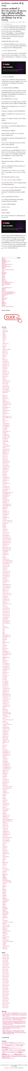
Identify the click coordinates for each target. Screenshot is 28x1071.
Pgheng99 (4, 638)
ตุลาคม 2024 (5, 986)
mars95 (4, 582)
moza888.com (5, 597)
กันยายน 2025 (5, 970)
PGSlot (3, 643)
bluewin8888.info (6, 423)
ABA (3, 358)
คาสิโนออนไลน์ (5, 856)
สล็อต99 (4, 902)
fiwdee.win (4, 474)
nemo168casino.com (6, 603)
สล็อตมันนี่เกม (5, 908)
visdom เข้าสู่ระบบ (17, 172)
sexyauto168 (5, 722)
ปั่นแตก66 (4, 871)
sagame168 (4, 709)
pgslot (3, 285)
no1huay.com (5, 606)
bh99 (3, 419)
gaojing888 (4, 490)
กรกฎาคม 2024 (5, 991)
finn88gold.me (5, 468)
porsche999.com (6, 663)
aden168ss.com (5, 365)
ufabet (3, 797)
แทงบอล (4, 944)
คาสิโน (3, 855)
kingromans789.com (6, 538)
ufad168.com (5, 800)
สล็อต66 (3, 263)
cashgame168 (5, 441)
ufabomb (4, 798)
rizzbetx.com (5, 697)
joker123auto (5, 529)
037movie (4, 328)
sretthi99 (4, 757)
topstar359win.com (6, 788)
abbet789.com (5, 361)
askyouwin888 (5, 389)
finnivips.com (5, 471)
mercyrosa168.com (6, 587)
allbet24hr (4, 370)
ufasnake (4, 812)
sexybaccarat (5, 295)
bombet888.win (5, 426)
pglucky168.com (6, 642)
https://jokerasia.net (6, 283)
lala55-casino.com (6, 547)
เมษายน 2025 (5, 978)
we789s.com (5, 835)
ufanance (4, 807)
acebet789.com (5, 362)
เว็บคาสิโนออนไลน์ (6, 931)
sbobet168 (4, 715)
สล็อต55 (4, 892)
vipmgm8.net (5, 825)
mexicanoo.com (5, 588)
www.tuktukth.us (6, 841)
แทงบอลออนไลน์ (5, 945)
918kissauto (5, 350)
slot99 (3, 268)
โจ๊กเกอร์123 (5, 948)
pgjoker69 (4, 639)
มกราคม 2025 (5, 982)
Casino (3, 443)
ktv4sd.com (5, 545)
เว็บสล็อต (4, 938)
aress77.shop (5, 383)
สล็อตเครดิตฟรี (5, 913)
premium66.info (5, 666)
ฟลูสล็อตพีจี (4, 879)
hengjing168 (5, 507)
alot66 (3, 377)
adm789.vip (5, 367)
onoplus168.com (6, 617)
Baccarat (4, 400)
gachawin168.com (6, 489)
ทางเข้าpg (4, 864)
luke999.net (5, 568)
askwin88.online (5, 386)
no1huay (4, 605)
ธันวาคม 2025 (5, 966)
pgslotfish (16, 1048)
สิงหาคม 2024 (5, 989)
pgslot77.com (5, 648)
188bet (3, 337)
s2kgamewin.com (6, 706)
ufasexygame (5, 810)
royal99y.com (5, 700)
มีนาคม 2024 (5, 997)
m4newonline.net (6, 574)
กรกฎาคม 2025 (5, 973)
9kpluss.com (5, 352)
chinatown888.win (6, 446)
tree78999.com (5, 792)
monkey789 (4, 596)
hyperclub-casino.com (7, 520)
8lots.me (4, 344)
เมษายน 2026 (5, 960)
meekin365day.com (6, 584)
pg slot (3, 278)
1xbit (3, 340)
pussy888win (5, 684)
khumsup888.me (6, 535)
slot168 (4, 746)
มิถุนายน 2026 (5, 957)
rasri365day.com (6, 688)
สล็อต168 (4, 260)
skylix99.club (5, 737)
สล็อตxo (4, 905)
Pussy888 (4, 679)
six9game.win (5, 731)
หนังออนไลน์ (5, 917)
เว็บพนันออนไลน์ (5, 937)
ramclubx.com (5, 685)
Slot (3, 743)
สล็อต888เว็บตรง (5, 899)
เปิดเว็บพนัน (4, 929)
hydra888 (4, 519)
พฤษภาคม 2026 (5, 958)
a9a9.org (4, 355)
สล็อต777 (4, 280)
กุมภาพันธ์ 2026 (5, 963)
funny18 (3, 275)
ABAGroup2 (5, 359)
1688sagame (5, 331)
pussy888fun (5, 681)
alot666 (4, 379)
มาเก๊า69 (4, 883)
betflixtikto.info (5, 413)
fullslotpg (4, 299)
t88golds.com (5, 770)
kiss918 (3, 277)
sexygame (4, 725)
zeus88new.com (5, 853)
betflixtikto (4, 411)
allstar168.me (5, 374)
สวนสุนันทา (4, 916)
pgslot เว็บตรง (5, 298)
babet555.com (5, 398)
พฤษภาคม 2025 (5, 976)
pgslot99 (4, 649)
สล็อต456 (4, 305)
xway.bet (4, 843)
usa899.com (5, 818)
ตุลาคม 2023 (5, 1004)
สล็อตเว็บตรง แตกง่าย (6, 261)
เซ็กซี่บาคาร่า (5, 928)
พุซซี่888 (4, 877)
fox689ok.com (5, 478)
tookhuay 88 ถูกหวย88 (7, 786)
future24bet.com (6, 486)
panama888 (5, 618)
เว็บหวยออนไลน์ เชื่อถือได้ (7, 941)
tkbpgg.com (5, 783)
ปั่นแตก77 (4, 873)
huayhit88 (4, 516)
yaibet (3, 844)
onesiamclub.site (6, 614)
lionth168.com (5, 553)
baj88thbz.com (5, 401)
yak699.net (4, 846)
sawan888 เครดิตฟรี (6, 713)
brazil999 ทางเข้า (6, 435)
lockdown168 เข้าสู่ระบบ (7, 560)
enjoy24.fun (5, 458)
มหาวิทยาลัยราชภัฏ (6, 880)
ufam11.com (4, 806)
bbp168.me (4, 408)
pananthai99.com (6, 620)
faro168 (3, 304)
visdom (3, 187)
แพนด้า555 (4, 947)
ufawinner (4, 813)
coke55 (4, 447)
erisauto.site (5, 459)
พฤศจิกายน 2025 (6, 967)
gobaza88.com (5, 496)
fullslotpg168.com (6, 483)
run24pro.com (5, 703)
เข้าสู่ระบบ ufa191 (6, 925)
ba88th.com (5, 395)
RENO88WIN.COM (6, 694)
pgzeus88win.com (6, 657)
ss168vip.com (5, 758)
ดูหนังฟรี (3, 302)
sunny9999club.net (6, 768)
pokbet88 (4, 661)
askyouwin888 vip (6, 391)
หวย (3, 919)
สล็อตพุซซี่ (4, 907)
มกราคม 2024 (5, 1000)
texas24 (4, 777)
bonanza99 (4, 428)
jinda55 (4, 524)
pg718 (3, 629)
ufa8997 (4, 795)
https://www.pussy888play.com (9, 292)
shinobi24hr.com (6, 728)
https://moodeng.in (6, 284)
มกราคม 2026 (5, 964)
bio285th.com (5, 420)
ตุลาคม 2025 (5, 969)
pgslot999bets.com (6, 652)
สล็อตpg (4, 904)
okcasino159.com (6, 608)
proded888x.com (6, 667)
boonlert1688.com (6, 431)
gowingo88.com (5, 499)
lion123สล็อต (5, 551)
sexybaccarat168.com (7, 724)
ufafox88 (4, 801)
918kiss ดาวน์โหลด (6, 349)
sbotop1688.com (6, 716)
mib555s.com (5, 591)
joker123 (3, 259)
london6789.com (6, 563)
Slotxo (3, 748)
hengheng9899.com (6, 504)
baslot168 (4, 405)
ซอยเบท (4, 859)
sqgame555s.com (6, 754)
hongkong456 (5, 514)
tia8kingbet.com (5, 782)
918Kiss (4, 347)
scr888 (4, 718)
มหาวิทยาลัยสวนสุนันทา (7, 882)
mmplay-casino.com (6, 593)
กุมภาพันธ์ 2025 (5, 980)
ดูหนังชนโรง (4, 303)
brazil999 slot (5, 434)
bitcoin (3, 422)
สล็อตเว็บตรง (4, 262)
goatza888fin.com (6, 493)
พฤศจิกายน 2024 (6, 985)
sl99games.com (5, 740)
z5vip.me (4, 849)
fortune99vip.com (6, 477)
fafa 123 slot (5, 463)
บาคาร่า (3, 270)
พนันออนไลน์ (5, 874)
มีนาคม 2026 (5, 961)
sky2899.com (5, 734)
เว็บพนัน (4, 935)
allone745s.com (5, 371)
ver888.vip (4, 822)
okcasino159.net (6, 611)
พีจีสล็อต (4, 876)
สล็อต (3, 887)
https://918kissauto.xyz (7, 287)
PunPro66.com (5, 672)
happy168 (4, 502)
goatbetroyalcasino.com (7, 492)
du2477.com (5, 455)
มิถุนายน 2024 (5, 992)
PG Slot (4, 626)
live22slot (4, 557)
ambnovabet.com (6, 380)
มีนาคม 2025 (5, 979)
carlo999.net (5, 438)
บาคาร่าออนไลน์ (5, 870)
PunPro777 (4, 673)
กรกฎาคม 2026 (5, 955)
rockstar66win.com (6, 699)
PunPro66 (4, 670)
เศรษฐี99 (4, 943)
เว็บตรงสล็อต (5, 934)
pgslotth (4, 655)
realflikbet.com (5, 691)
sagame (3, 289)
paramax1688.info (6, 623)
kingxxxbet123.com (6, 541)
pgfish (3, 633)
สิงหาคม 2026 (5, 954)
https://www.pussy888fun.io (8, 269)
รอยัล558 (4, 886)
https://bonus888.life (6, 266)
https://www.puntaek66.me (8, 306)
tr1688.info (4, 789)
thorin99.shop (5, 779)
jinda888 (4, 526)
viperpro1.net (5, 823)
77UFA (3, 341)
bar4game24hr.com (6, 402)
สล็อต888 (4, 267)
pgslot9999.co (5, 651)
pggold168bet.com (6, 635)
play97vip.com (5, 660)
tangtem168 (5, 773)
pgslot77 (4, 646)
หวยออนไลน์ (5, 920)
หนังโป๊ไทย (4, 273)
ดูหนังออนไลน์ (5, 862)
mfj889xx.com (5, 590)
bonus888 (4, 429)
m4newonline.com (6, 571)
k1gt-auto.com (5, 533)
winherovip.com (5, 838)
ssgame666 (5, 761)
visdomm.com (8, 24)
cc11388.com (5, 444)
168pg (3, 333)
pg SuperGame (5, 627)
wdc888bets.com (6, 832)
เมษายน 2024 (5, 995)
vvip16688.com (5, 831)
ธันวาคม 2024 (5, 983)
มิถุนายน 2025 (5, 975)
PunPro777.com (5, 675)
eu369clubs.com (6, 462)
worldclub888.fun (6, 840)
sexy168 (4, 721)
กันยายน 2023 (5, 1006)
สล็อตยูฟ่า (4, 910)
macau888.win (5, 580)
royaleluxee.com (5, 702)
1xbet (3, 274)
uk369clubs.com (6, 815)
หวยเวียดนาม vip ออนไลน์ (7, 922)
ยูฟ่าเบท (4, 884)
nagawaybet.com (6, 600)
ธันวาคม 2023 (5, 1001)
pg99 (3, 632)
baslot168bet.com (6, 407)
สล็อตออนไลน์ (5, 911)
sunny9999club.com (6, 767)
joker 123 (4, 290)
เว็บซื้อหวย (4, 932)
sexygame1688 (5, 727)
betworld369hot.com (7, 416)
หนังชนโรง (4, 288)
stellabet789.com (6, 762)
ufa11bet (4, 794)
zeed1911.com (5, 850)
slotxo (3, 271)
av (2, 394)
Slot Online (4, 745)
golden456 (4, 498)
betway (4, 414)
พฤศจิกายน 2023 (6, 1003)
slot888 (3, 1051)
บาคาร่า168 (4, 868)
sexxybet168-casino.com (7, 719)
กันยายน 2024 (5, 988)
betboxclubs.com (6, 410)
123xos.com (5, 330)
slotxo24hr (4, 749)
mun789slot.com (6, 599)
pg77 (3, 630)
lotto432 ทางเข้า (5, 565)
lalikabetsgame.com (6, 548)
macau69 (4, 578)
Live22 (3, 556)
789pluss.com (5, 343)
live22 (3, 300)
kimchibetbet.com (6, 536)
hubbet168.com (5, 517)
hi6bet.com (4, 508)
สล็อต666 (4, 895)
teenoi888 (4, 774)
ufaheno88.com (5, 803)
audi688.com (5, 392)
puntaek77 (4, 678)
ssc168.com (5, 760)
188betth (4, 339)
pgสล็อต (4, 658)
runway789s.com (6, 704)
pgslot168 (4, 645)
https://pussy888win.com (7, 293)
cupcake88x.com (6, 449)
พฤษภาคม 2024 (5, 994)
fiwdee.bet (4, 472)
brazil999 (4, 432)
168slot (4, 334)
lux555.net (4, 569)
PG (3, 624)
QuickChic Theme (8, 1067)
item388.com (5, 523)
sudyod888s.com (6, 764)
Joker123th (4, 530)
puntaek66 (4, 676)
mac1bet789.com (6, 575)
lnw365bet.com (5, 559)
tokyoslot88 (4, 281)
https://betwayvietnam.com (8, 282)
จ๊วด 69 (4, 858)
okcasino (14, 1045)
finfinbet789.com (6, 465)
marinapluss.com (6, 581)
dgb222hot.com (6, 450)
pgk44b (4, 641)
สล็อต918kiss (5, 901)
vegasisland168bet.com (7, 819)
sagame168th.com (6, 712)
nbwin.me (4, 602)
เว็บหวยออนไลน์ (5, 940)
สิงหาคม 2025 (5, 972)
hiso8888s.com (5, 511)
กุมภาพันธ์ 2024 (5, 998)
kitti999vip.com (5, 544)
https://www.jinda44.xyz (7, 264)
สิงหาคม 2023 (5, 1007)
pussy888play (5, 682)
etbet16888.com (6, 461)
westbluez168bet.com (7, 837)
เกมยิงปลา (4, 923)
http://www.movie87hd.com (8, 291)
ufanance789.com (6, 809)
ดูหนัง (3, 301)
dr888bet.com (5, 452)
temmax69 (4, 776)
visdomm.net (5, 828)
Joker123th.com (6, 532)
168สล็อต (4, 336)
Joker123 (4, 527)
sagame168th (5, 710)
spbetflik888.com (6, 751)
